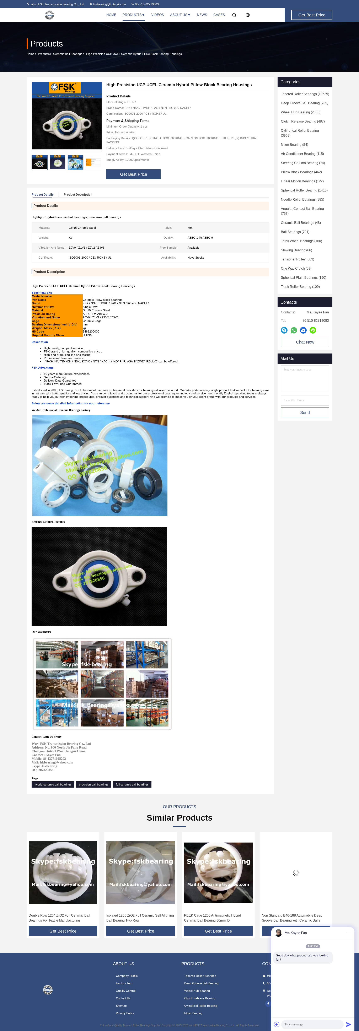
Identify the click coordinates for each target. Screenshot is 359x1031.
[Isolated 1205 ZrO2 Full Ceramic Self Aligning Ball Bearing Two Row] (63, 872)
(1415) (304, 190)
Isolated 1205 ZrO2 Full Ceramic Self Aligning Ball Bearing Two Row (62, 918)
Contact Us (123, 998)
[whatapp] (294, 330)
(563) (297, 259)
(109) (300, 286)
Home (111, 15)
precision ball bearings (93, 784)
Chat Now (305, 342)
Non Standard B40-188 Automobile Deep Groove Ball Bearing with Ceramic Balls (214, 918)
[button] (98, 162)
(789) (304, 103)
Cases (219, 15)
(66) (296, 250)
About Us (178, 15)
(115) (302, 154)
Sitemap (121, 1005)
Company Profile (127, 975)
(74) (303, 163)
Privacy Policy (125, 1013)
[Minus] (348, 932)
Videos (157, 15)
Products (132, 15)
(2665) (300, 112)
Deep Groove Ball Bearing (201, 983)
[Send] (348, 1024)
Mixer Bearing (193, 1013)
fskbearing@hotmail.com (109, 4)
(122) (302, 181)
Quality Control (125, 990)
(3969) (300, 133)
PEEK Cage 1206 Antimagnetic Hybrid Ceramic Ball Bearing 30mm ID (134, 918)
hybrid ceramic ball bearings (52, 784)
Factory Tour (124, 983)
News (202, 15)
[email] (303, 330)
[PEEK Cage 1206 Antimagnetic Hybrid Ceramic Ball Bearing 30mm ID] (140, 872)
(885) (302, 199)
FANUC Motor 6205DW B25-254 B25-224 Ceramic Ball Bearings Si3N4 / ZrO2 (292, 918)
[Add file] (277, 1024)
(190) (303, 277)
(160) (301, 241)
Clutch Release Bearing (199, 998)
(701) (295, 232)
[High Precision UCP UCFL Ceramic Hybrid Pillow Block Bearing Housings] (67, 117)
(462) (301, 172)
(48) (301, 223)
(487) (303, 121)
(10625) (305, 94)
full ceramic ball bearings (132, 784)
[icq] (313, 330)
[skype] (284, 330)
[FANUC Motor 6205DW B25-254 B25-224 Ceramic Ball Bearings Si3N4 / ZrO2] (296, 872)
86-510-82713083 (146, 4)
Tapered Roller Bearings (200, 975)
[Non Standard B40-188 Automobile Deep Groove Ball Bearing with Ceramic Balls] (218, 872)
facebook (268, 1004)
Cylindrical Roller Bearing (200, 1005)
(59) (296, 268)
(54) (294, 144)
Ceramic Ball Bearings (67, 53)
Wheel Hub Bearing (197, 990)
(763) (302, 211)
